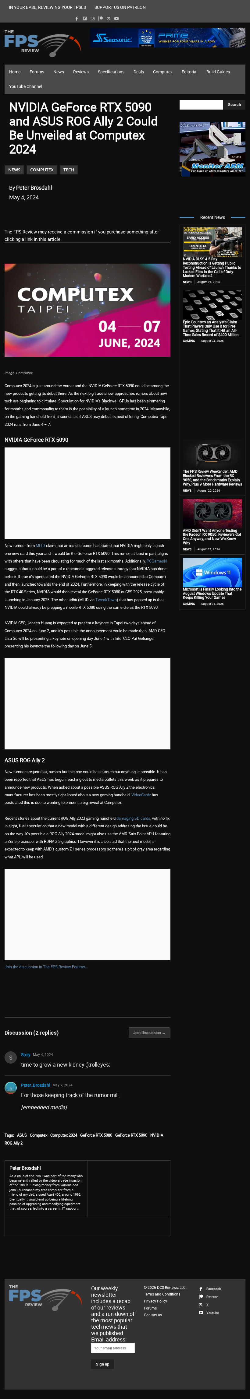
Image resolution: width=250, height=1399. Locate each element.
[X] (108, 19)
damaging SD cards (133, 818)
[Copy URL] (108, 213)
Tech (68, 170)
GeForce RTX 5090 (131, 1135)
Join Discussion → (149, 1032)
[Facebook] (76, 19)
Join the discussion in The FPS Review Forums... (46, 966)
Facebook (213, 1288)
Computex (42, 170)
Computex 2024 (63, 1135)
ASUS (22, 1135)
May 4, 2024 (43, 1054)
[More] (122, 213)
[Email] (94, 213)
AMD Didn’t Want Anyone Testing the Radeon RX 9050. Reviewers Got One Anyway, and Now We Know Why (212, 536)
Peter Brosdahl (34, 187)
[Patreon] (100, 19)
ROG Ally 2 (14, 1143)
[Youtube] (116, 19)
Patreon (212, 1296)
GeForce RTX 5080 (96, 1135)
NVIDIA (156, 1135)
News (14, 170)
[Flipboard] (84, 19)
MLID (40, 545)
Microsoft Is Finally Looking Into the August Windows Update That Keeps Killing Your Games (212, 593)
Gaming (189, 340)
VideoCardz (141, 795)
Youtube (212, 1312)
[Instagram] (92, 19)
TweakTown (106, 599)
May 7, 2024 (62, 1084)
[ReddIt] (80, 213)
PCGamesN (156, 561)
